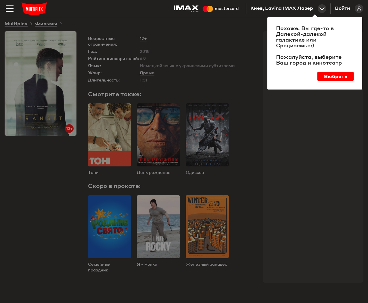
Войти (342, 8)
